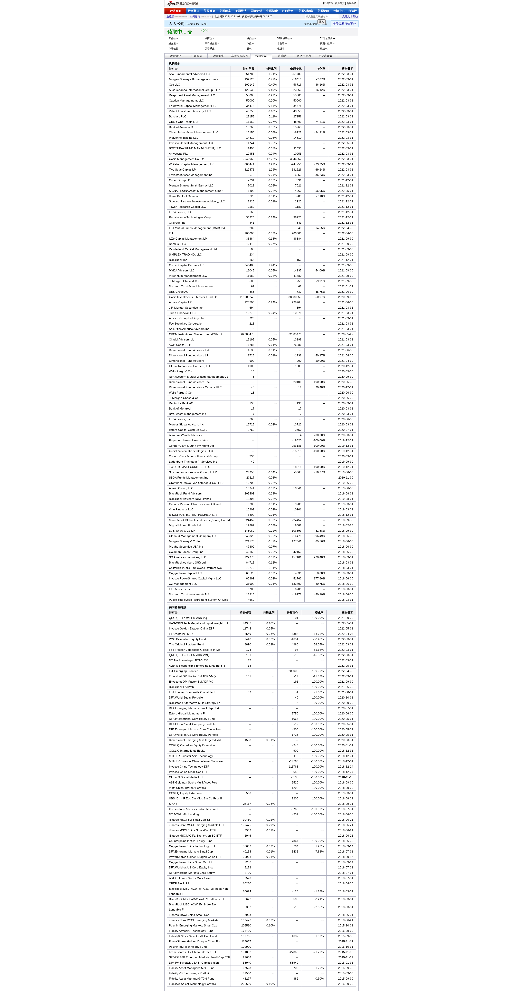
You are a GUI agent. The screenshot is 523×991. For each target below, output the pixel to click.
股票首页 (193, 10)
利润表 (282, 56)
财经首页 (328, 3)
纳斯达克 (195, 16)
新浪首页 (340, 3)
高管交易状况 (239, 56)
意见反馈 (347, 16)
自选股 (352, 10)
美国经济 (241, 10)
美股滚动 (323, 10)
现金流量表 (325, 56)
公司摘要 (175, 56)
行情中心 (339, 10)
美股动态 (225, 10)
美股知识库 (305, 10)
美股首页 (209, 10)
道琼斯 (170, 16)
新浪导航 (351, 3)
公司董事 (218, 56)
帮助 (355, 16)
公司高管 (196, 56)
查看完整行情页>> (344, 23)
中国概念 (272, 10)
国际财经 (256, 10)
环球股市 (288, 10)
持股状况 (261, 56)
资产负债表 (304, 56)
